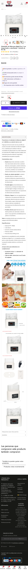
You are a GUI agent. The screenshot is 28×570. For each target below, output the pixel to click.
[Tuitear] (14, 58)
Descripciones (6, 137)
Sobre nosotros (4, 509)
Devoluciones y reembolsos (4, 516)
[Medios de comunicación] (25, 36)
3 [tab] (6, 35)
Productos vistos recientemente (14, 467)
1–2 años (11, 129)
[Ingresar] (22, 4)
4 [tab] (8, 35)
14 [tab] (15, 37)
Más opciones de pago (14, 111)
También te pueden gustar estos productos (12, 462)
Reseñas (4, 435)
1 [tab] (1, 35)
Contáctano (20, 492)
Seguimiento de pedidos (21, 484)
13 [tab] (13, 37)
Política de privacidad (6, 519)
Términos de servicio (5, 522)
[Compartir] (11, 58)
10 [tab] (22, 35)
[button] (3, 42)
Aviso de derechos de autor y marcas (22, 498)
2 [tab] (3, 35)
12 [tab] (27, 35)
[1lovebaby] (9, 4)
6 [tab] (13, 35)
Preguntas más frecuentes (10, 432)
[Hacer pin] (17, 58)
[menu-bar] (3, 3)
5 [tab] (10, 35)
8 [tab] (17, 35)
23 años (16, 129)
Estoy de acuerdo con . (13, 542)
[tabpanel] (14, 25)
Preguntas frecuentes (20, 488)
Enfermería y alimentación (7, 131)
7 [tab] (15, 35)
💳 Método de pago (22, 495)
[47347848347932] (14, 25)
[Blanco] (9, 97)
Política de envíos (5, 512)
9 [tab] (20, 35)
